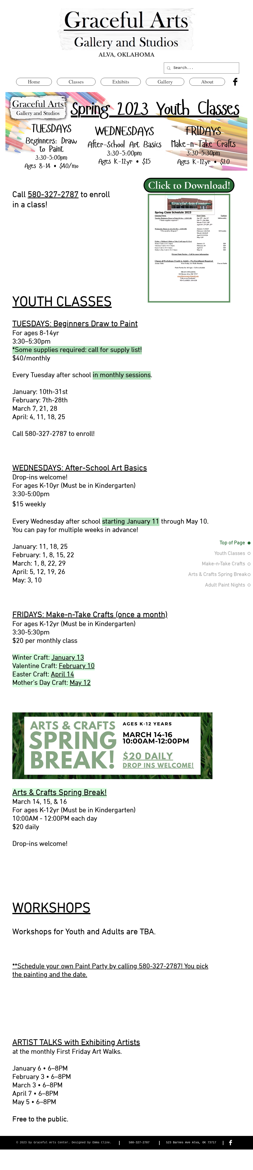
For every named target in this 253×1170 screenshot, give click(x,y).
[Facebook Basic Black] (235, 82)
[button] (76, 82)
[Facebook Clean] (230, 1142)
